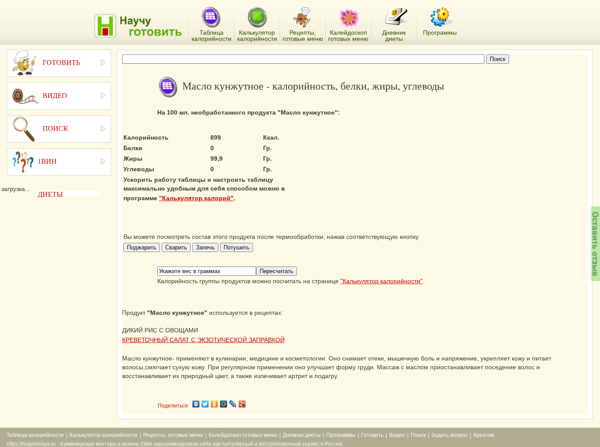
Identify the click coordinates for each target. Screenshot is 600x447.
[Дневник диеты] (397, 16)
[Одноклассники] (214, 404)
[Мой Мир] (223, 404)
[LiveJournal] (233, 404)
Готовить (372, 435)
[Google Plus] (242, 404)
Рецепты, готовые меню (173, 435)
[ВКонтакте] (196, 404)
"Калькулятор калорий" (196, 198)
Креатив (483, 435)
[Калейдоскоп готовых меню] (349, 17)
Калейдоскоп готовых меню (243, 435)
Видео (397, 435)
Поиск (418, 435)
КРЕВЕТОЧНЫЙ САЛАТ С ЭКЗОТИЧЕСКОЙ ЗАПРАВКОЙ (203, 339)
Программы (340, 435)
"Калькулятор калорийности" (381, 281)
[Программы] (442, 17)
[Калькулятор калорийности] (257, 17)
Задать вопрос (449, 435)
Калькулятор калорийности (103, 435)
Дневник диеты (302, 435)
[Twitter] (205, 404)
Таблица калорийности (35, 435)
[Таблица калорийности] (211, 18)
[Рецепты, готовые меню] (303, 17)
